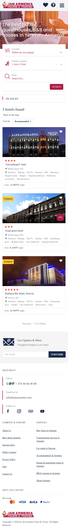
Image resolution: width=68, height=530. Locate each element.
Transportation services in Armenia (47, 439)
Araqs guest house (14, 230)
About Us (6, 430)
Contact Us (7, 474)
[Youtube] (42, 411)
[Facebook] (8, 411)
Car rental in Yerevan (45, 448)
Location (16, 49)
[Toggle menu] (62, 5)
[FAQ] (53, 5)
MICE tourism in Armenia (48, 473)
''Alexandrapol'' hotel (15, 164)
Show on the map (11, 115)
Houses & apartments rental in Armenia (49, 464)
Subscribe (57, 354)
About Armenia (43, 480)
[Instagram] (19, 411)
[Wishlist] (45, 5)
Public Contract (9, 452)
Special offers (8, 445)
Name (14, 75)
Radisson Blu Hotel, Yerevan (19, 293)
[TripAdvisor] (30, 411)
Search (56, 87)
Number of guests (19, 61)
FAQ (4, 467)
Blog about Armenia (11, 438)
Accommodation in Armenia (49, 455)
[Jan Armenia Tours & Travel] (18, 5)
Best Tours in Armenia (46, 430)
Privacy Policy (8, 459)
